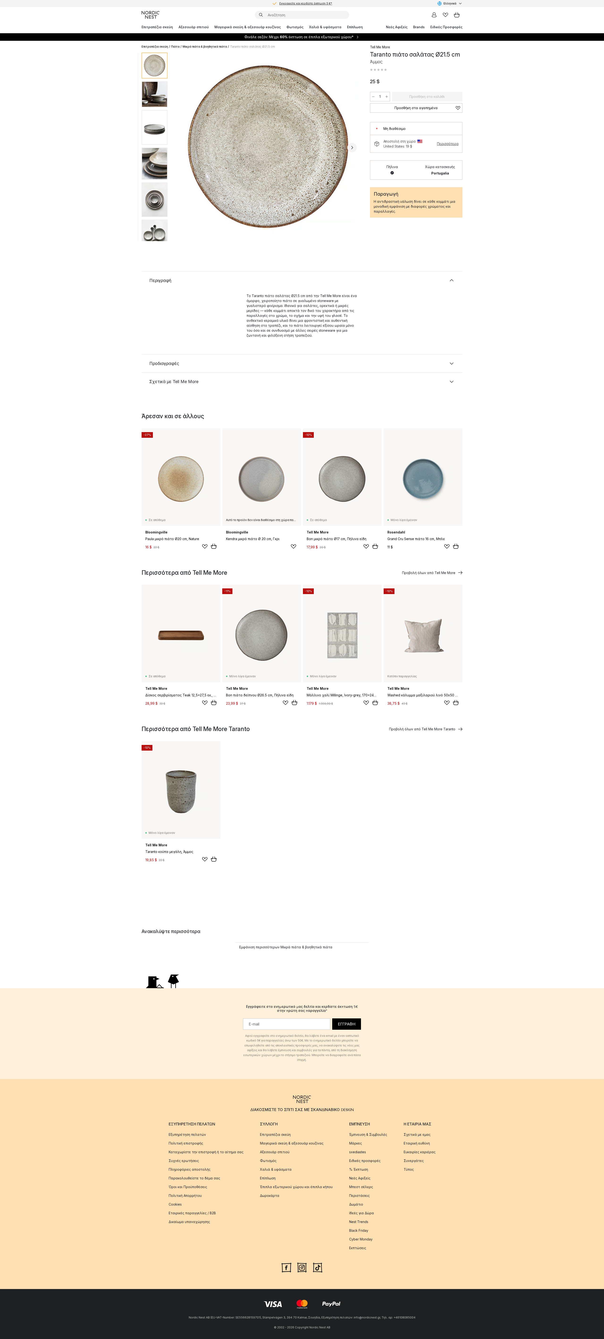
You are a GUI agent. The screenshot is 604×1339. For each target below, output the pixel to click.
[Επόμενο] (352, 147)
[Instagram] (302, 1267)
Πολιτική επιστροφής (186, 1143)
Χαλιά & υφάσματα (325, 27)
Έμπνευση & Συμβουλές (368, 1134)
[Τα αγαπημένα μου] (445, 15)
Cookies (175, 1204)
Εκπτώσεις (357, 1248)
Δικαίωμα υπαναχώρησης (189, 1222)
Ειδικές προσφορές (365, 1161)
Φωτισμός (294, 27)
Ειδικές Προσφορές (446, 27)
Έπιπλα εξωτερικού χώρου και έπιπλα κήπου (296, 1187)
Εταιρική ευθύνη (417, 1143)
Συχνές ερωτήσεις (184, 1161)
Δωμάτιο (356, 1204)
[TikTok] (317, 1267)
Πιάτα (175, 46)
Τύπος (409, 1169)
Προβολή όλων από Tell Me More (428, 573)
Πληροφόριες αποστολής (189, 1169)
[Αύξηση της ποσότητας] (386, 96)
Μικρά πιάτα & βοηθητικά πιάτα (205, 46)
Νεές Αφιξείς (396, 27)
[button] (378, 69)
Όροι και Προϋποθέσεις (188, 1187)
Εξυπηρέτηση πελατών (187, 1134)
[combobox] (449, 3)
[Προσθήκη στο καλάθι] (214, 546)
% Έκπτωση (358, 1169)
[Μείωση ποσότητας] (373, 96)
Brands (419, 27)
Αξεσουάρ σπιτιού (194, 27)
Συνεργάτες (414, 1161)
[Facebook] (286, 1267)
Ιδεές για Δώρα (361, 1213)
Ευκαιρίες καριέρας (420, 1152)
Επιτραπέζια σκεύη (157, 27)
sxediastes (357, 1152)
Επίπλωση (355, 27)
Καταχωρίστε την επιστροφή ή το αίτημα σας (206, 1152)
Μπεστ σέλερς (361, 1187)
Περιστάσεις (359, 1196)
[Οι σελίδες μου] (434, 15)
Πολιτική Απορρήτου (185, 1196)
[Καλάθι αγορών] (456, 15)
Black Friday (358, 1230)
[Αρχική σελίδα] (150, 15)
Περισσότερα (447, 144)
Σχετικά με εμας (417, 1134)
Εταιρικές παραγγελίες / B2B (192, 1213)
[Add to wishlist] (205, 546)
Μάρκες (355, 1143)
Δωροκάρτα (269, 1196)
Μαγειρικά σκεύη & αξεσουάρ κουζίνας (247, 27)
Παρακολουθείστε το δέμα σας (194, 1178)
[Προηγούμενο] (183, 147)
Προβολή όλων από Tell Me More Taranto (422, 729)
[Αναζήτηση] (261, 15)
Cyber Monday (361, 1239)
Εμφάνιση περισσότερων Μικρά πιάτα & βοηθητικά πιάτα (285, 947)
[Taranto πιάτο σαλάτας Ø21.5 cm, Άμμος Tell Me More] (267, 147)
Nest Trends (358, 1222)
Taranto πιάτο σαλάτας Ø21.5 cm (252, 46)
